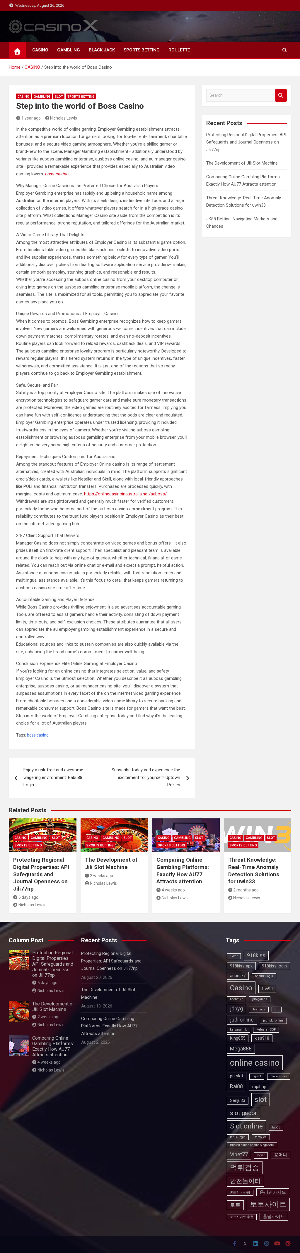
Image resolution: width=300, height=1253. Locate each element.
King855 (237, 1038)
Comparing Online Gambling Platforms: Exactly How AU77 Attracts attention (182, 870)
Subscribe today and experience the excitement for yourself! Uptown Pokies (146, 777)
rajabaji (259, 1086)
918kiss (256, 955)
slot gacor (243, 1113)
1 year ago (31, 118)
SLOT (59, 96)
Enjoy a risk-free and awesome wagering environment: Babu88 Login (53, 777)
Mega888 (241, 1048)
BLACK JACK (102, 50)
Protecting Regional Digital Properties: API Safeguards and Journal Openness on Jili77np (246, 142)
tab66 (276, 1127)
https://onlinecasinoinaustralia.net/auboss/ (125, 494)
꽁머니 (280, 1154)
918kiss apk (241, 966)
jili (276, 1009)
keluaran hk (238, 1029)
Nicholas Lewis (63, 118)
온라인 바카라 (240, 1193)
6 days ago (28, 897)
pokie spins (278, 1076)
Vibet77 (239, 1154)
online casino (254, 1063)
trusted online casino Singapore (252, 1145)
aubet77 (238, 975)
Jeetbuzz (258, 1009)
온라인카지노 (273, 1192)
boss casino (57, 174)
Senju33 (237, 1100)
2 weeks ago (101, 875)
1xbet (234, 956)
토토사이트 (268, 1204)
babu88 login (264, 976)
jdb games (259, 999)
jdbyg (236, 1008)
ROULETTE (179, 50)
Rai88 (236, 1086)
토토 (235, 1205)
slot (261, 1099)
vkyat (261, 1155)
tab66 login (238, 1137)
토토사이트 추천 (241, 1217)
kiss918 (262, 1038)
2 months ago (246, 890)
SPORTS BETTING (142, 50)
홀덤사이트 (274, 1216)
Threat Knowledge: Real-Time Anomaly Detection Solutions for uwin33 (253, 870)
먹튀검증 (244, 1167)
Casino (241, 988)
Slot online (246, 1126)
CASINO (40, 50)
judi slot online (273, 1020)
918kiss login (274, 966)
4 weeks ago (173, 890)
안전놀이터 (245, 1181)
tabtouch (261, 1137)
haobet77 (236, 999)
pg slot (236, 1076)
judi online (242, 1020)
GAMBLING (68, 50)
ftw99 (267, 988)
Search (281, 95)
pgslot (257, 1076)
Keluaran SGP (266, 1029)
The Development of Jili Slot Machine (242, 163)
